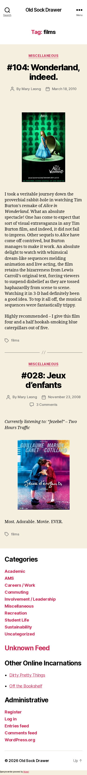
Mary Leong (31, 89)
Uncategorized (20, 634)
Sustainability (18, 627)
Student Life (17, 620)
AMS (9, 578)
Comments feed (21, 732)
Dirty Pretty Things (27, 675)
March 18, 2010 (64, 89)
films (15, 340)
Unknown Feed (27, 648)
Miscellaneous (44, 56)
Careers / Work (20, 585)
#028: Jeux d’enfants (43, 380)
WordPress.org (20, 739)
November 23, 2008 (64, 397)
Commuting (17, 592)
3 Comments (46, 404)
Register (13, 712)
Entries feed (17, 725)
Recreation (16, 613)
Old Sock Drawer (43, 9)
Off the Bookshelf (25, 686)
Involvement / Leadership (30, 599)
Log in (10, 718)
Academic (15, 571)
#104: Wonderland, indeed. (43, 72)
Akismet (26, 772)
